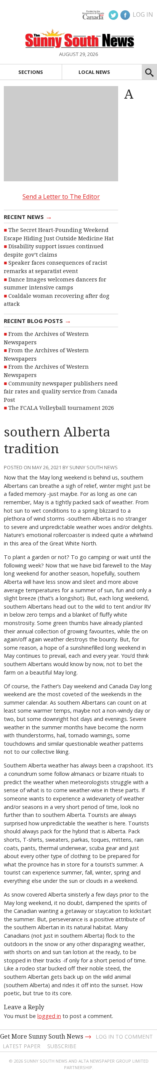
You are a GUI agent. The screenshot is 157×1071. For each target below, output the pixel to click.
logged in (49, 1016)
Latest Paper (21, 1046)
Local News (94, 72)
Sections (30, 72)
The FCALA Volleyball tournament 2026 (61, 408)
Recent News (28, 216)
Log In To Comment (124, 1036)
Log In (143, 14)
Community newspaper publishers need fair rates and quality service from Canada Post (61, 391)
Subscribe (61, 1046)
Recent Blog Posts (37, 320)
